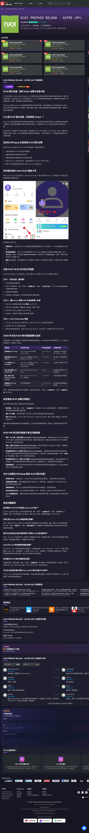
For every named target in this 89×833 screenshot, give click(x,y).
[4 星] (13, 728)
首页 (2, 9)
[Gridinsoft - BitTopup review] (45, 821)
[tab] (9, 86)
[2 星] (7, 728)
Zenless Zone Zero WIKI (7, 795)
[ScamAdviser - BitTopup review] (30, 821)
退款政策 (29, 791)
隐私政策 (44, 793)
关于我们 (19, 791)
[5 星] (16, 728)
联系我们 (19, 795)
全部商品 (19, 796)
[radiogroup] (11, 671)
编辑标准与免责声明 (47, 795)
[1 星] (4, 728)
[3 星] (10, 728)
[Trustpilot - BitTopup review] (59, 821)
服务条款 (44, 791)
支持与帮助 (19, 793)
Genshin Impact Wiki (7, 791)
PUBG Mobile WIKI (6, 796)
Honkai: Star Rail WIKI (7, 793)
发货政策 (29, 793)
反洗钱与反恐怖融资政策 (33, 795)
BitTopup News (5, 798)
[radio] (8, 671)
